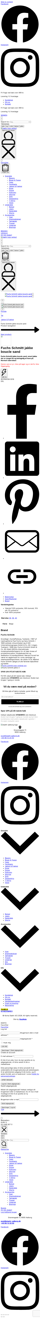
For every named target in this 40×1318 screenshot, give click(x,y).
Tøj (2, 315)
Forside (3, 311)
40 (16, 618)
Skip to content (7, 2)
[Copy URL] (22, 593)
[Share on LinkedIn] (22, 478)
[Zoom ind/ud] (1, 1314)
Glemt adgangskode (17, 1050)
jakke (21, 126)
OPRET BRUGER (7, 1080)
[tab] (22, 597)
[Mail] (22, 558)
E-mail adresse (7, 1056)
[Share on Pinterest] (22, 524)
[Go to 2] (12, 307)
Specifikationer (11, 599)
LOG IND (4, 1046)
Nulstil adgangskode (8, 1103)
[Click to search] (30, 122)
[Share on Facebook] (22, 438)
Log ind (4, 1084)
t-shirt (11, 126)
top (7, 126)
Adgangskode (26, 1039)
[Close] (1, 120)
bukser (17, 126)
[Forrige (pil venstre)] (1, 1316)
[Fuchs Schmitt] (13, 666)
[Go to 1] (12, 304)
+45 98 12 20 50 (7, 738)
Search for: (5, 122)
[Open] (1, 160)
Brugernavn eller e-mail (10, 1099)
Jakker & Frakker (7, 320)
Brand (7, 601)
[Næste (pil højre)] (4, 1316)
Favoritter (4, 162)
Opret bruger (5, 1050)
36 (10, 618)
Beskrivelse (9, 597)
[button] (33, 294)
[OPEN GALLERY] (18, 294)
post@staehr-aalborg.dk (10, 736)
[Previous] (1, 300)
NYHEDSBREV (7, 1010)
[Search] (1, 117)
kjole (3, 126)
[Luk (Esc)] (8, 1314)
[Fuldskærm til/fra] (4, 1314)
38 (13, 618)
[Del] (6, 1314)
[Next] (3, 300)
